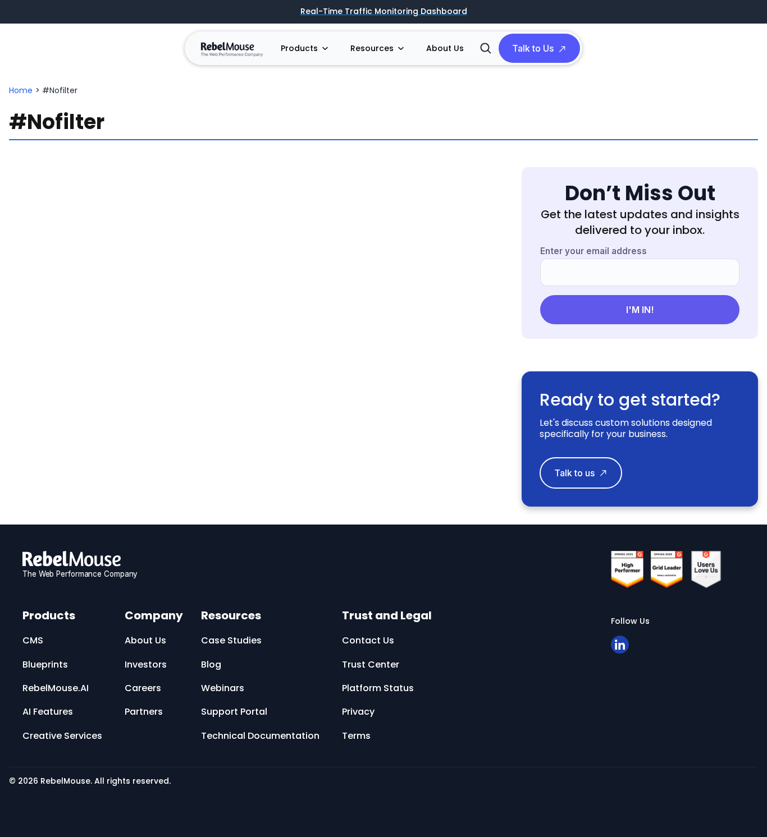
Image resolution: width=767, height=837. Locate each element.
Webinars (222, 688)
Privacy (358, 711)
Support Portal (234, 711)
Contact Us (368, 640)
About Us (445, 48)
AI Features (47, 711)
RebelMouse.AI (55, 688)
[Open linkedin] (620, 645)
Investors (146, 664)
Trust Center (370, 664)
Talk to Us (533, 48)
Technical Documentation (260, 735)
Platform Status (378, 688)
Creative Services (62, 735)
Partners (144, 711)
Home (21, 90)
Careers (143, 688)
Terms (356, 735)
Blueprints (45, 664)
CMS (32, 640)
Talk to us (574, 473)
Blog (211, 664)
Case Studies (231, 640)
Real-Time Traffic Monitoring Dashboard (383, 12)
